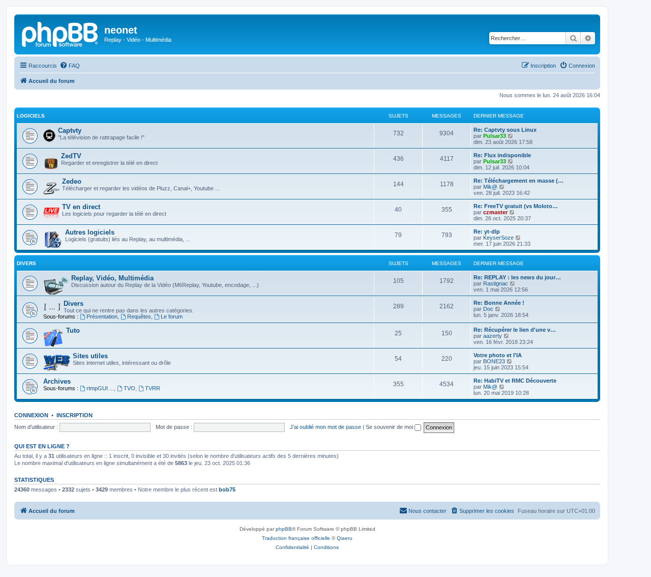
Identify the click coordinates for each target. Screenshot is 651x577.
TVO (129, 388)
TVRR (152, 388)
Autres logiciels (89, 232)
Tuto (73, 330)
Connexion (31, 415)
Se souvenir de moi (390, 427)
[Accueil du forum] (60, 33)
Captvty (69, 130)
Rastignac (495, 283)
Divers (26, 263)
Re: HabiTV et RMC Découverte (515, 381)
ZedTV (71, 156)
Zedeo (71, 181)
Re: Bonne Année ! (499, 303)
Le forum (172, 316)
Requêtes (139, 316)
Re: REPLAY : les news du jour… (517, 277)
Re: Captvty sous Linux (505, 130)
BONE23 (494, 361)
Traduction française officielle (296, 538)
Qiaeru (344, 538)
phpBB (284, 529)
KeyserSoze (498, 238)
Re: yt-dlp (487, 231)
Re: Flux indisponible (502, 155)
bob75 (227, 489)
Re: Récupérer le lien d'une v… (515, 330)
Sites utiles (90, 356)
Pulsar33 (494, 136)
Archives (57, 381)
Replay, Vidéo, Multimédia (112, 278)
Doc (488, 309)
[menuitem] (70, 66)
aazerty (492, 336)
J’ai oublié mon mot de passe (325, 427)
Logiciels (31, 116)
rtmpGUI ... (100, 388)
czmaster (495, 212)
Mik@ (490, 187)
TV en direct (81, 207)
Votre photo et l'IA (498, 355)
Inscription (74, 415)
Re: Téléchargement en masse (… (519, 181)
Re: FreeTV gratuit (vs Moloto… (516, 206)
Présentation (101, 316)
